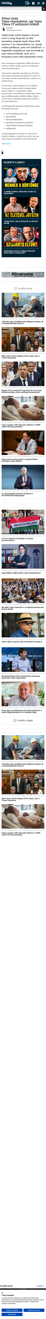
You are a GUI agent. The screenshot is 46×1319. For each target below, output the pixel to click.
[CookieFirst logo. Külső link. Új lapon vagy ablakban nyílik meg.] (2, 1293)
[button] (38, 3)
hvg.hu (7, 143)
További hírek (25, 288)
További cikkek (25, 720)
